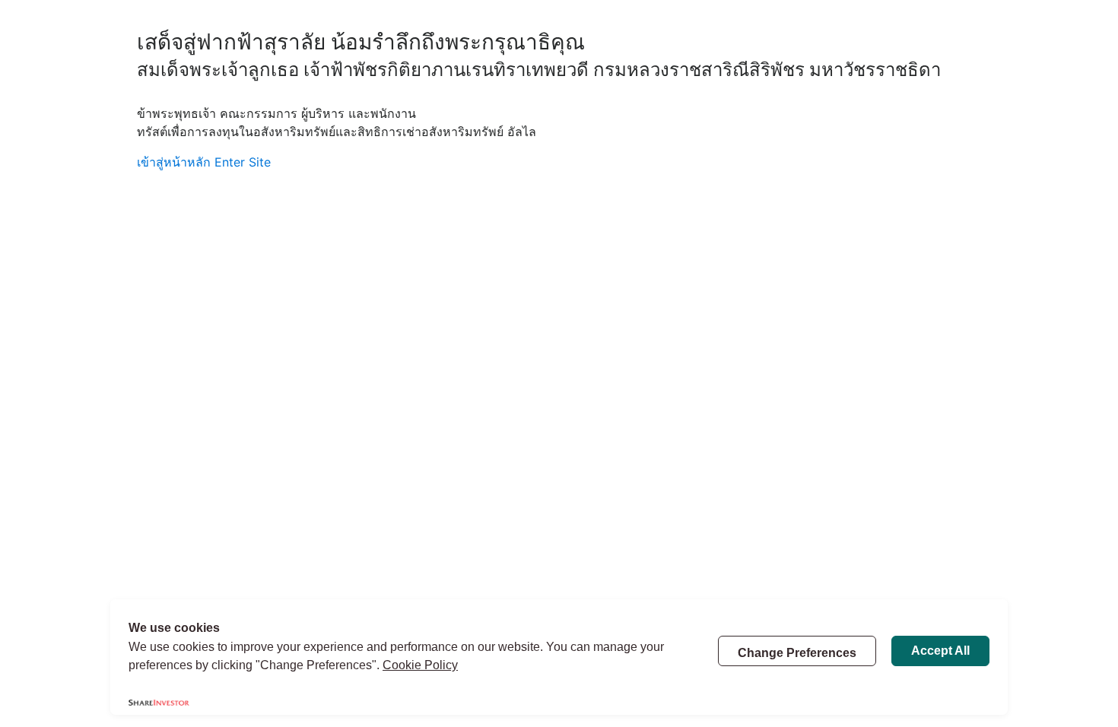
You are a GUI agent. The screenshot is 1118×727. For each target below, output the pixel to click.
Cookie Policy (420, 665)
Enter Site (242, 162)
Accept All (940, 650)
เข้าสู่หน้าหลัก (174, 162)
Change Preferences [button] (797, 652)
